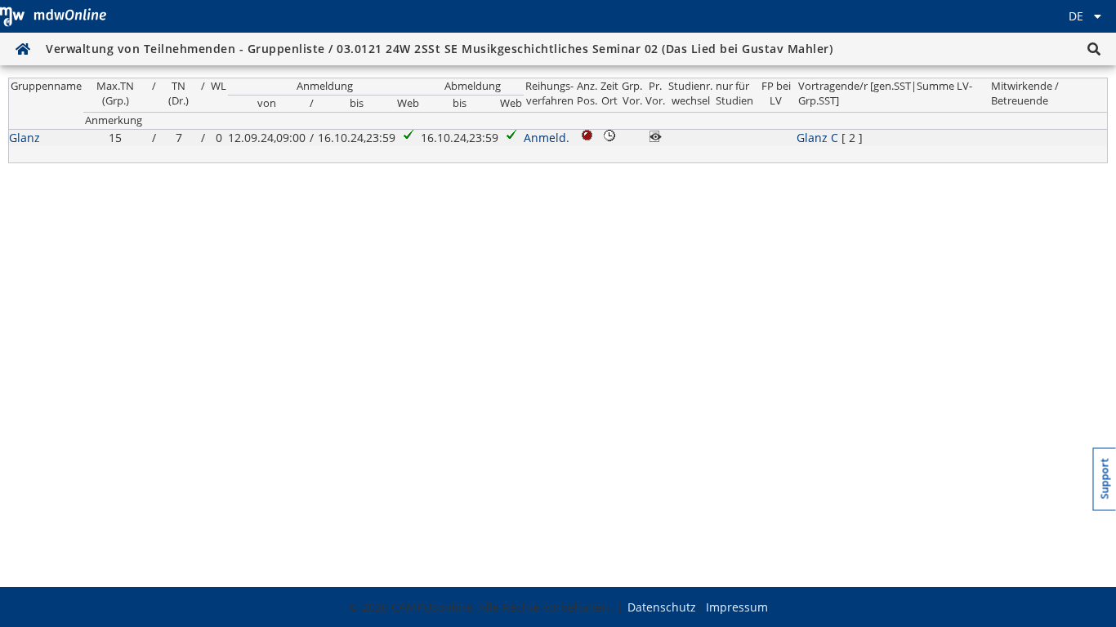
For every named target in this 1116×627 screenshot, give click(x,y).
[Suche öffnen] (1094, 49)
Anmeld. (546, 137)
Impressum (737, 607)
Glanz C (817, 137)
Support (1105, 478)
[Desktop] (53, 16)
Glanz (24, 137)
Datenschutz (661, 607)
